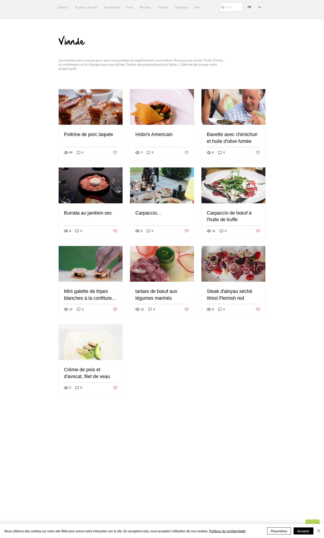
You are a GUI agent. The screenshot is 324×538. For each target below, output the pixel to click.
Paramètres (279, 531)
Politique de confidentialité (227, 531)
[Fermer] (318, 530)
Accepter (303, 531)
